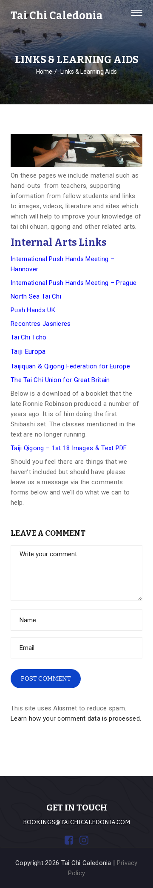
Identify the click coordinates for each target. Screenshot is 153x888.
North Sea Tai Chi (36, 296)
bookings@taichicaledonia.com (76, 822)
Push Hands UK (33, 310)
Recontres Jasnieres (41, 324)
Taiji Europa (28, 352)
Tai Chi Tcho (29, 337)
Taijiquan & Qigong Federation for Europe (70, 366)
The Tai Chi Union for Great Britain (60, 380)
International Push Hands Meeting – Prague (73, 283)
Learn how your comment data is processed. (76, 718)
